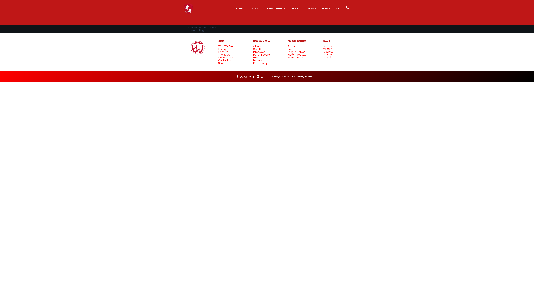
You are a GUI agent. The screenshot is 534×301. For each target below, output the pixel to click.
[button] (348, 8)
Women (327, 49)
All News (258, 46)
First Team (329, 46)
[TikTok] (254, 76)
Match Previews (297, 54)
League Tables (296, 52)
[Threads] (258, 76)
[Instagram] (245, 76)
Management (226, 57)
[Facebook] (237, 76)
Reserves (328, 51)
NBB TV (257, 57)
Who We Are (225, 46)
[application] (244, 8)
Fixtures (292, 46)
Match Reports (261, 54)
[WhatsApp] (262, 76)
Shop (221, 63)
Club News (259, 49)
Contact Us (224, 60)
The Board (224, 54)
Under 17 (327, 57)
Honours (223, 52)
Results (292, 49)
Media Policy (260, 63)
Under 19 (327, 54)
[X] (241, 76)
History (222, 49)
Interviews (259, 52)
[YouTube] (250, 76)
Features (258, 60)
